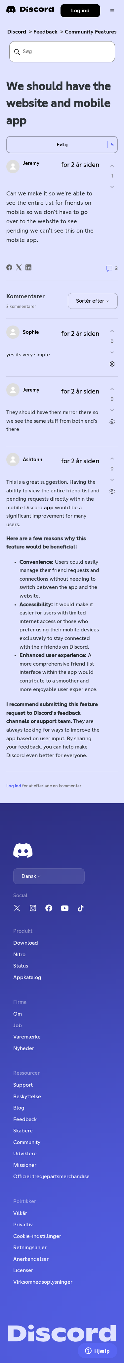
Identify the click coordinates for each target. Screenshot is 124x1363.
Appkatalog (27, 977)
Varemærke (27, 1037)
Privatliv (23, 1224)
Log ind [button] (80, 10)
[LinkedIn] (28, 267)
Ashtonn (32, 459)
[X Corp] (19, 267)
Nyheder (23, 1048)
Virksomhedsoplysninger (42, 1282)
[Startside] (30, 11)
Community (26, 1142)
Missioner (24, 1165)
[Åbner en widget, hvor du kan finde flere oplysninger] (97, 1351)
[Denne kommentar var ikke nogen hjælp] (112, 352)
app (49, 507)
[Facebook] (9, 267)
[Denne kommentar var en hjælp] (112, 331)
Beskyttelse (27, 1096)
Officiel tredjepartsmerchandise (51, 1176)
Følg (62, 144)
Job (17, 1025)
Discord (16, 32)
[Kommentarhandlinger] (112, 364)
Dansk (29, 876)
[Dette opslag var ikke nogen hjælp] (112, 187)
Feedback (45, 32)
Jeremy (31, 163)
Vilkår (20, 1213)
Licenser (23, 1270)
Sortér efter (90, 301)
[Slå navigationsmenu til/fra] (112, 11)
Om (17, 1014)
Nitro (19, 954)
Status (20, 965)
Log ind (13, 786)
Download (25, 943)
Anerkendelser (31, 1259)
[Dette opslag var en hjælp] (112, 166)
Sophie (31, 332)
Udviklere (25, 1153)
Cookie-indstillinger (37, 1236)
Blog (18, 1108)
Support (23, 1085)
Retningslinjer (30, 1247)
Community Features (91, 32)
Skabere (23, 1130)
